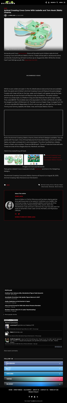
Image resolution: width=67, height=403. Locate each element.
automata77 (14, 325)
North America (59, 186)
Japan (61, 184)
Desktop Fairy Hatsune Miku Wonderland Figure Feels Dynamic (24, 293)
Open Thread (18, 390)
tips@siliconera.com (36, 401)
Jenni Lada (12, 15)
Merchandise (45, 186)
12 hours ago (35, 329)
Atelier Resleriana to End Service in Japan (17, 301)
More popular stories (11, 314)
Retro (11, 332)
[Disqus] (33, 240)
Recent (10, 320)
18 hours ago (38, 335)
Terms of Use (54, 390)
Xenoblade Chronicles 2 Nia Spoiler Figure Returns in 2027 (22, 297)
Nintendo (52, 186)
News (5, 8)
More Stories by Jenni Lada (25, 217)
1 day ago (35, 343)
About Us (36, 390)
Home (10, 390)
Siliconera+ (28, 390)
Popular (15, 320)
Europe (57, 184)
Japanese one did (31, 60)
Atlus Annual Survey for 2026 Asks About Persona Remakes (23, 305)
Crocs (52, 184)
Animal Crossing (46, 184)
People (6, 320)
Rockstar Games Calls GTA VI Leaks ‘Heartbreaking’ (20, 309)
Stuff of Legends (15, 339)
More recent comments (11, 351)
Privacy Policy (33, 392)
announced (23, 53)
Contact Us (44, 390)
